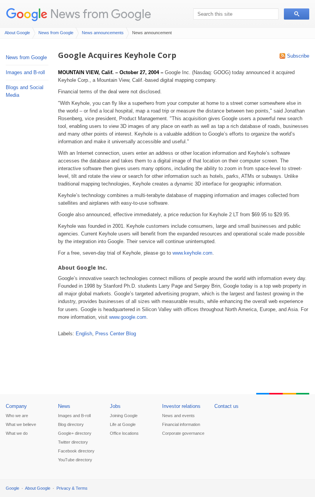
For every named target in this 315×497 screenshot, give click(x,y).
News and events (178, 415)
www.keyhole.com (192, 253)
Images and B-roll (25, 72)
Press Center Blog (115, 333)
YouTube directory (75, 459)
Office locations (124, 433)
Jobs (115, 406)
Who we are (17, 415)
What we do (17, 433)
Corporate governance (183, 433)
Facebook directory (76, 451)
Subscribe (298, 56)
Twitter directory (73, 442)
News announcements (103, 32)
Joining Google (124, 415)
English (84, 333)
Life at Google (123, 424)
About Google (17, 32)
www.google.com (127, 317)
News (64, 406)
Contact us (226, 406)
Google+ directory (74, 433)
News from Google (100, 13)
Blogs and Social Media (24, 91)
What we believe (21, 424)
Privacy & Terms (72, 488)
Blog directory (71, 424)
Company (16, 406)
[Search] (296, 14)
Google (12, 488)
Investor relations (181, 406)
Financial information (181, 424)
